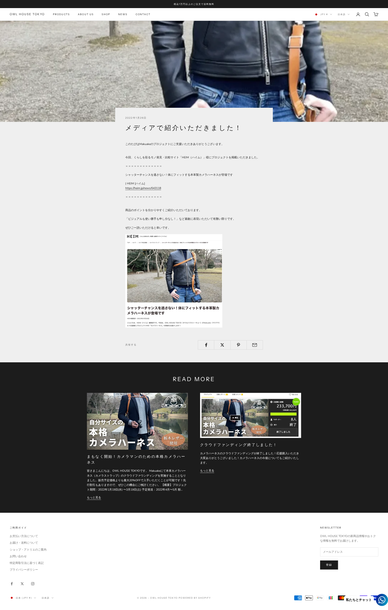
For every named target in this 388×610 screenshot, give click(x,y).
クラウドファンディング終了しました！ (238, 445)
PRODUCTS (61, 14)
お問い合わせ (18, 556)
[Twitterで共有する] (222, 344)
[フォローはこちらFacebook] (12, 584)
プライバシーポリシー (24, 570)
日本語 (342, 14)
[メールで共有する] (255, 344)
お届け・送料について (24, 543)
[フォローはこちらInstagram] (33, 584)
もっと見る (94, 497)
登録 (329, 565)
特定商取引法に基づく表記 (27, 563)
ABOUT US (86, 14)
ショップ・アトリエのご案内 (28, 550)
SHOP (106, 14)
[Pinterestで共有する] (239, 344)
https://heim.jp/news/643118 (143, 188)
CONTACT (143, 14)
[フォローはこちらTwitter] (22, 584)
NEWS (123, 14)
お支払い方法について (24, 536)
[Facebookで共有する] (206, 344)
